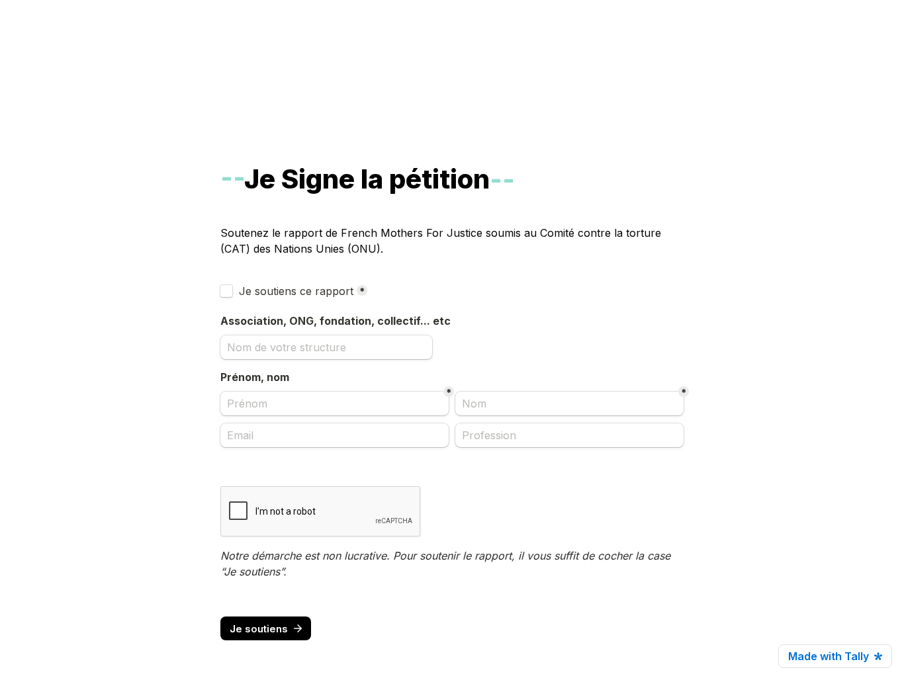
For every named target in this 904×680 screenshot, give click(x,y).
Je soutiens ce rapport (296, 291)
